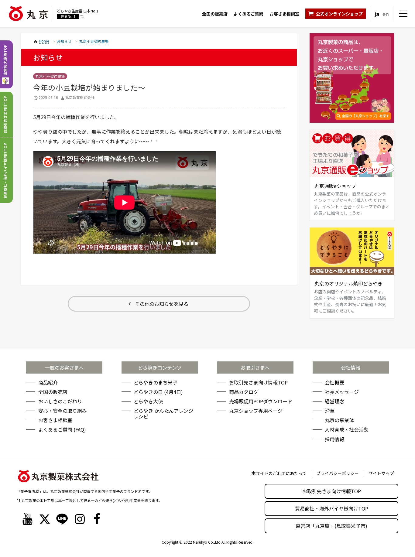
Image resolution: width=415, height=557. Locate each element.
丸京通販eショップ (335, 186)
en (385, 14)
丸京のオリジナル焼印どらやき (348, 283)
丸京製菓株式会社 (79, 97)
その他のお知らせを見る (161, 303)
